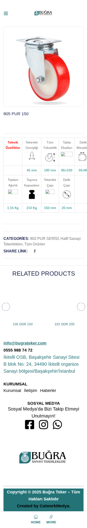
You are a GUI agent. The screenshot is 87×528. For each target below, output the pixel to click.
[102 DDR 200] (64, 301)
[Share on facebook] (35, 251)
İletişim (30, 390)
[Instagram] (43, 424)
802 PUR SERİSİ (44, 239)
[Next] (81, 307)
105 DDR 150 (23, 324)
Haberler (48, 390)
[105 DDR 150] (22, 301)
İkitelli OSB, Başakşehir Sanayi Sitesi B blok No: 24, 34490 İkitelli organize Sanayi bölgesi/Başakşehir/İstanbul (41, 364)
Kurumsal (12, 390)
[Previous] (6, 307)
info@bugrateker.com (24, 343)
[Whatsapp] (57, 424)
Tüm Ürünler (34, 244)
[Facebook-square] (29, 424)
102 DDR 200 (64, 324)
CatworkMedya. (55, 506)
